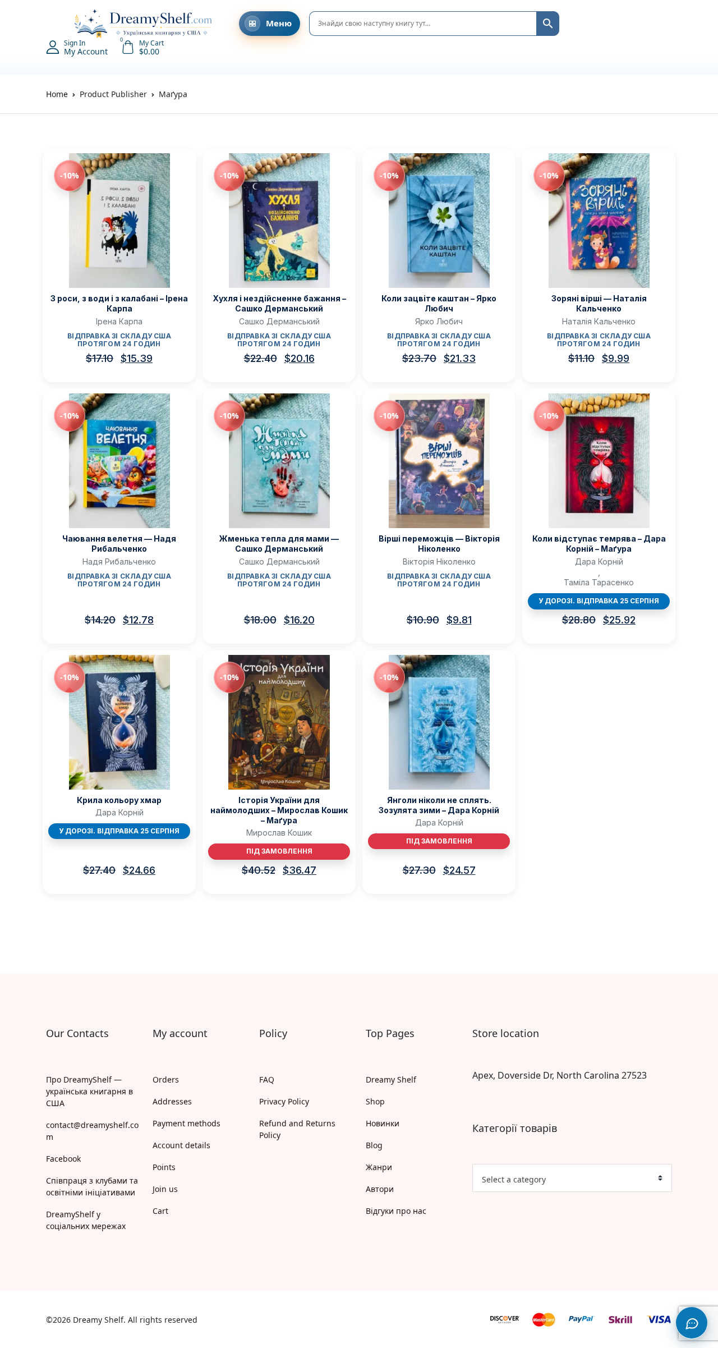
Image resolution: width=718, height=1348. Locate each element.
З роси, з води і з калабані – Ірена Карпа (119, 303)
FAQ (266, 1079)
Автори (380, 1189)
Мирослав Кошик (279, 832)
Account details (181, 1145)
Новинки (382, 1123)
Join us (165, 1189)
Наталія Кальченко (599, 321)
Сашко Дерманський (279, 321)
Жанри (379, 1167)
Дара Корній (599, 561)
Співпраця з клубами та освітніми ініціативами (92, 1186)
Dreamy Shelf (391, 1079)
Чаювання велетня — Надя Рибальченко (119, 543)
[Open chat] (691, 1322)
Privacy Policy (284, 1101)
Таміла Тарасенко (599, 582)
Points (164, 1167)
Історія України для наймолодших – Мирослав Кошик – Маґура (279, 810)
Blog (374, 1145)
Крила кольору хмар (119, 800)
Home (57, 94)
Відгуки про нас (396, 1210)
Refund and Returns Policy (297, 1129)
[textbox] (567, 1179)
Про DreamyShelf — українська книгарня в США (89, 1091)
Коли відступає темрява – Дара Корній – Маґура (599, 543)
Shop (375, 1101)
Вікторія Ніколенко (439, 561)
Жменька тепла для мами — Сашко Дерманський (279, 543)
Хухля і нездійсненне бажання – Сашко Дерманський (279, 303)
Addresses (172, 1101)
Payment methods (186, 1123)
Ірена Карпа (119, 321)
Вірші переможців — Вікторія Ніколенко (439, 543)
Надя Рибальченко (119, 561)
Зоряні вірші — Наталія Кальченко (599, 303)
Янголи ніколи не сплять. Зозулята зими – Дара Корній (439, 805)
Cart (160, 1210)
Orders (166, 1079)
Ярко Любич (439, 321)
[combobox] (572, 1178)
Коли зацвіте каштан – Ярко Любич (438, 303)
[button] (51, 23)
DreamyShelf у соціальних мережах (86, 1220)
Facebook (63, 1158)
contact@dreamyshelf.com (92, 1131)
